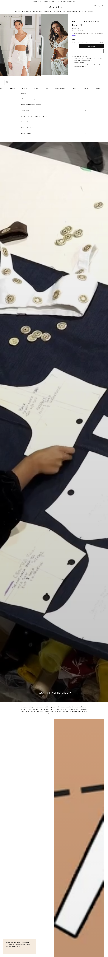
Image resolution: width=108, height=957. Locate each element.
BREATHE (17, 11)
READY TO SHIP (37, 11)
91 (79, 11)
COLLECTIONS (57, 11)
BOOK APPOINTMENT (87, 11)
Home (5, 16)
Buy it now (87, 51)
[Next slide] (62, 50)
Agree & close (19, 950)
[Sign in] (99, 6)
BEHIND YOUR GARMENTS (70, 11)
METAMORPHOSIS (26, 11)
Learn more (9, 950)
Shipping (74, 30)
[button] (95, 6)
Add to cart (91, 46)
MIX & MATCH (47, 11)
